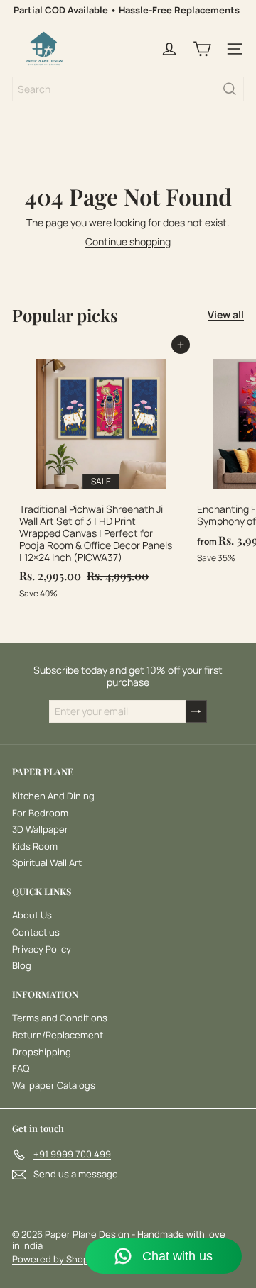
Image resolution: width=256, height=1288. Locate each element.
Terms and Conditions (59, 1017)
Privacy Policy (41, 949)
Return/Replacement (57, 1034)
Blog (21, 965)
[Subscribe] (196, 711)
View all (226, 315)
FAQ (20, 1068)
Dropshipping (41, 1051)
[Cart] (202, 49)
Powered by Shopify (56, 1259)
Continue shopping (128, 241)
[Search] (229, 89)
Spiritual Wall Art (47, 862)
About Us (32, 915)
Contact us (36, 932)
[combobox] (128, 89)
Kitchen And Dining (53, 795)
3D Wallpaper (40, 829)
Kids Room (35, 846)
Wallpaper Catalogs (53, 1085)
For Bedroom (40, 812)
